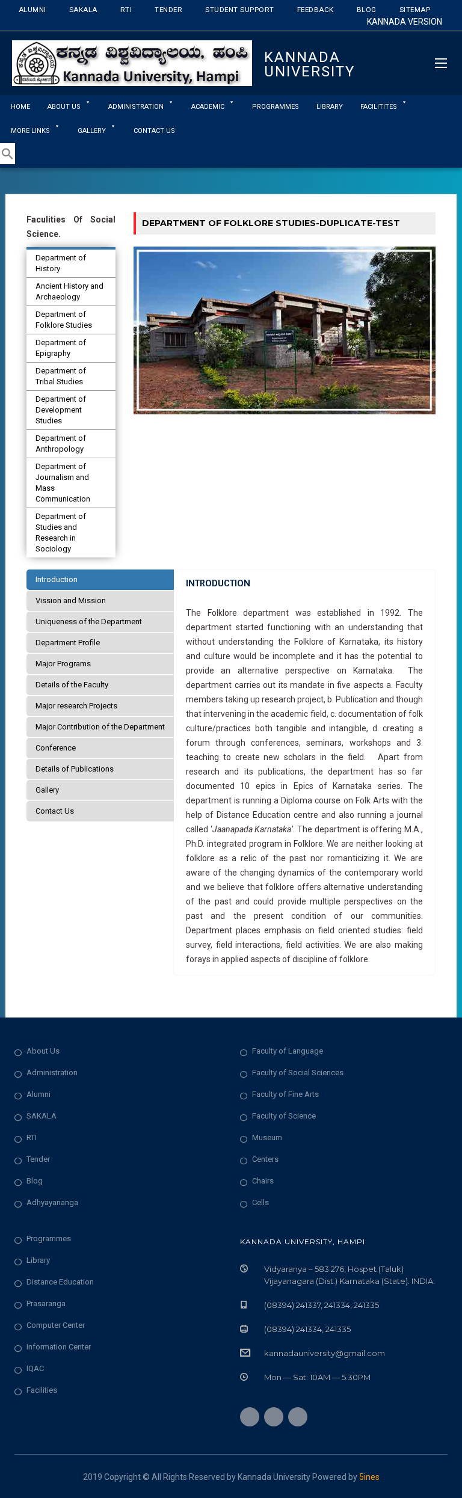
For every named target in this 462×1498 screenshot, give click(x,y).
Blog (367, 9)
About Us (64, 107)
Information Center (58, 1346)
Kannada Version (404, 21)
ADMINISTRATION (136, 107)
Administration (52, 1072)
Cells (260, 1202)
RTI (126, 9)
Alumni (32, 9)
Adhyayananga (52, 1202)
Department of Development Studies (60, 409)
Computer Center (55, 1325)
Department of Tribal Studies (60, 376)
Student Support (239, 9)
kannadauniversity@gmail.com (324, 1353)
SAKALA (41, 1115)
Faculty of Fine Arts (285, 1094)
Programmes (275, 107)
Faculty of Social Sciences (297, 1072)
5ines (369, 1477)
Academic (207, 107)
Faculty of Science (284, 1115)
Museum (267, 1137)
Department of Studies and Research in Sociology (60, 532)
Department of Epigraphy (60, 348)
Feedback (315, 9)
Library (329, 107)
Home (20, 107)
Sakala (83, 9)
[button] (7, 161)
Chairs (263, 1180)
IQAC (35, 1368)
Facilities (41, 1390)
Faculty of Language (287, 1050)
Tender (168, 9)
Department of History (60, 263)
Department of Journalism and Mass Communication (62, 482)
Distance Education (60, 1281)
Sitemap (415, 9)
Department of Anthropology (60, 443)
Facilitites (378, 107)
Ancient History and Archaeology (69, 291)
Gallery (92, 131)
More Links (30, 131)
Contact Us (154, 131)
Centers (265, 1159)
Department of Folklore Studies (63, 320)
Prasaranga (46, 1303)
